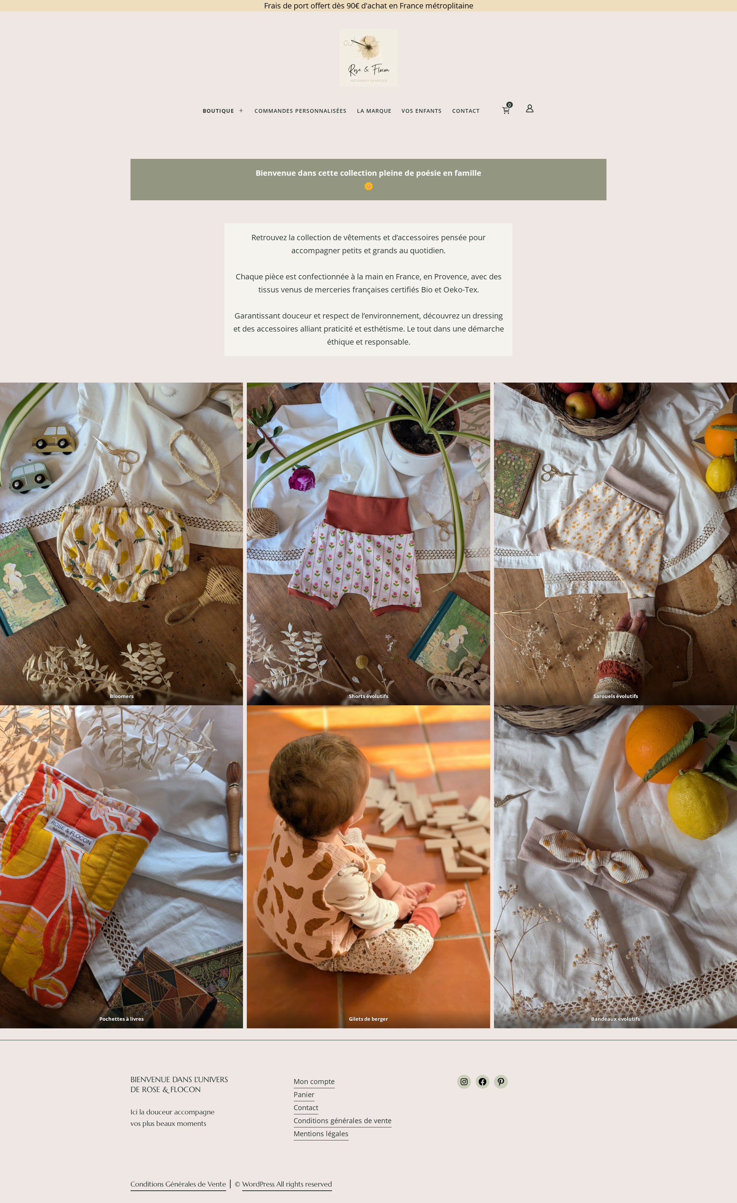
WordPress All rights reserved (287, 1184)
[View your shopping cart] (518, 112)
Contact (466, 110)
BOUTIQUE (218, 110)
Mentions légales (321, 1133)
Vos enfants (422, 110)
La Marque (374, 110)
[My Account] (529, 110)
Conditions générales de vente (343, 1120)
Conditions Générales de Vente (178, 1184)
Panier (304, 1094)
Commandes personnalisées (300, 110)
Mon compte (314, 1081)
